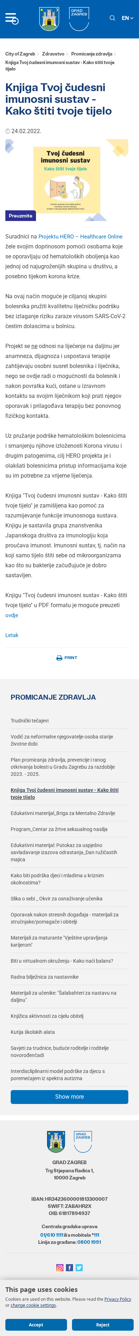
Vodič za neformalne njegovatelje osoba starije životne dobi (62, 740)
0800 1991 (89, 1242)
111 (96, 1235)
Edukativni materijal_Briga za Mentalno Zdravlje (63, 813)
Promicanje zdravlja (91, 54)
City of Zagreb (20, 54)
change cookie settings (33, 1305)
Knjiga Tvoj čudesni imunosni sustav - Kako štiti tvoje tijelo (65, 793)
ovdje (11, 615)
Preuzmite (20, 216)
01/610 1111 (51, 1235)
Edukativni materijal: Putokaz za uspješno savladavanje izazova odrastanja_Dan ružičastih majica (64, 852)
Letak (12, 635)
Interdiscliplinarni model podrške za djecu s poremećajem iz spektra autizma (58, 1074)
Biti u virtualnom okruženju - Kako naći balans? (62, 961)
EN (126, 18)
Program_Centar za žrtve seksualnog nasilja (59, 829)
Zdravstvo (53, 54)
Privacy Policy (117, 1299)
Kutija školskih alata (33, 1032)
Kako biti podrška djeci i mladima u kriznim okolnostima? (57, 879)
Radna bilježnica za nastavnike (44, 977)
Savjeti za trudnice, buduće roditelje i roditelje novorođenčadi (60, 1051)
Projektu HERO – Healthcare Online (80, 236)
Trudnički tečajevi (29, 721)
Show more (69, 1096)
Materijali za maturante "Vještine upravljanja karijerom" (59, 941)
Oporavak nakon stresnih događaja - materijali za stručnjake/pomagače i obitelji (65, 918)
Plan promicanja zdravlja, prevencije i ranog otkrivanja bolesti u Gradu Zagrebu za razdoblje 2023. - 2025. (63, 767)
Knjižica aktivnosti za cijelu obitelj (47, 1016)
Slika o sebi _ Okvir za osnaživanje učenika (57, 898)
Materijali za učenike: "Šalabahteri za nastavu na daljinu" (64, 996)
